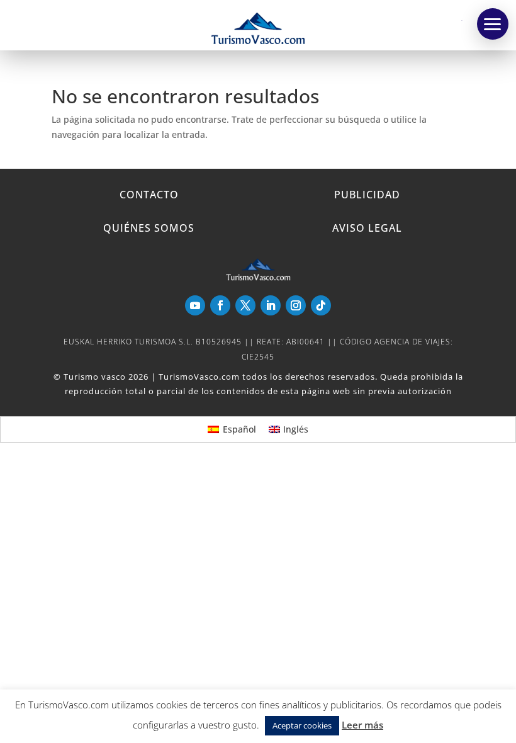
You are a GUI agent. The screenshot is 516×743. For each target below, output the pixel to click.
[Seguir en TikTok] (321, 305)
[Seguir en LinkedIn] (271, 305)
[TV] (492, 24)
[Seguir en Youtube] (195, 305)
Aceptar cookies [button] (302, 725)
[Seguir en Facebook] (220, 305)
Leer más (362, 724)
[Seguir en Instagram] (296, 305)
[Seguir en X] (245, 305)
